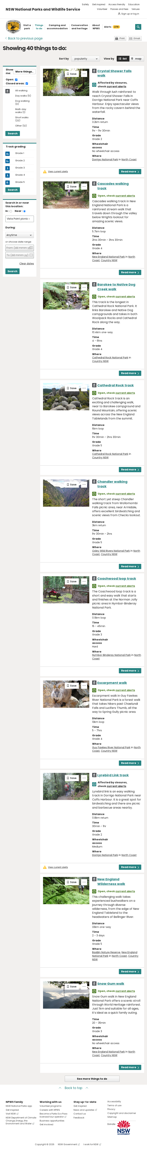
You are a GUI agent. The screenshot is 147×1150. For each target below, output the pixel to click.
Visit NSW (11, 1113)
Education (134, 4)
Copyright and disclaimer (121, 1113)
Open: (10, 79)
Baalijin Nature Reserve (106, 952)
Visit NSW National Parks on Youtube (24, 1144)
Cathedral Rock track (115, 385)
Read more (128, 171)
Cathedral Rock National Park (110, 357)
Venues (136, 9)
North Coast (129, 159)
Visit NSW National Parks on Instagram (16, 1144)
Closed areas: (15, 83)
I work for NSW (90, 1144)
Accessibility (114, 1101)
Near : (19, 211)
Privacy (111, 1109)
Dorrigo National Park (105, 159)
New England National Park (108, 257)
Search (13, 133)
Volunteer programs (50, 1105)
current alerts (116, 86)
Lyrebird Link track (113, 775)
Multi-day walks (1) (20, 111)
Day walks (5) (23, 95)
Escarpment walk (112, 682)
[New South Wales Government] (123, 1127)
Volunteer (102, 9)
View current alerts (58, 171)
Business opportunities (52, 1120)
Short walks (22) (22, 119)
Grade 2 (20, 160)
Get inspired (98, 4)
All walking (21, 90)
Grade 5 (20, 182)
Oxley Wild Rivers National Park (111, 551)
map (138, 58)
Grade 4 (20, 175)
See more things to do (92, 1079)
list (125, 58)
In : (7, 211)
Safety (85, 4)
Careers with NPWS (50, 1109)
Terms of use (114, 1105)
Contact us (80, 1113)
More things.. (24, 71)
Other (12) (21, 125)
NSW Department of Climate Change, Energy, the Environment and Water (21, 1120)
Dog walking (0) (22, 103)
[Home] (13, 27)
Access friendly (116, 4)
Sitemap (112, 1116)
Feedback (79, 1117)
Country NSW (109, 260)
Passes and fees (119, 9)
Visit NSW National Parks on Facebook (9, 1144)
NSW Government (67, 1144)
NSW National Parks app (19, 1105)
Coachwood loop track (116, 578)
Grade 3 (20, 167)
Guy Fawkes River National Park (111, 747)
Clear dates (26, 263)
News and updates (84, 1109)
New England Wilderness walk (111, 881)
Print (122, 38)
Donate (111, 1124)
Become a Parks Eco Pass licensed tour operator (53, 1115)
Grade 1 (19, 153)
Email (137, 38)
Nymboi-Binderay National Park (111, 655)
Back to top (73, 1088)
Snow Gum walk (110, 983)
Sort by (64, 58)
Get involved (46, 1124)
